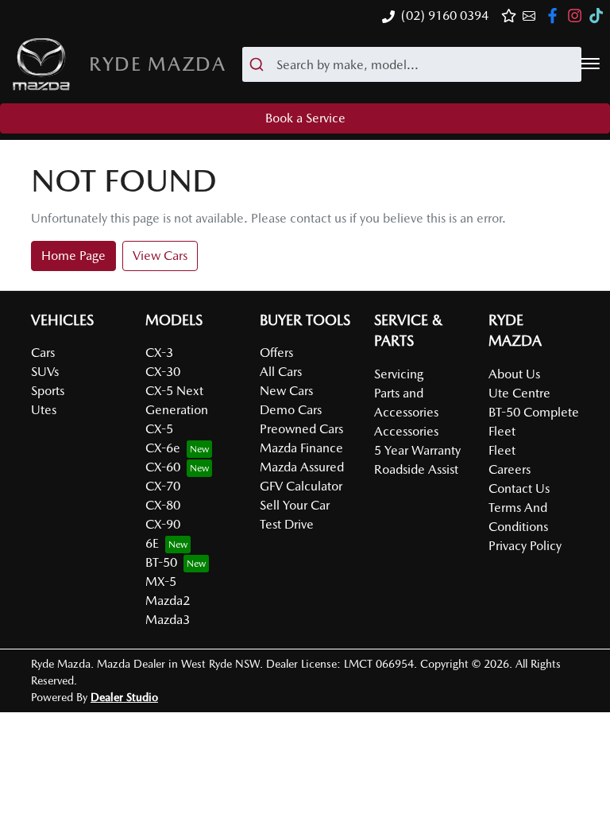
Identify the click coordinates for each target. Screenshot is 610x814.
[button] (590, 63)
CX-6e (162, 447)
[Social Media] (599, 15)
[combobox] (411, 64)
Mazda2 (167, 600)
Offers (276, 352)
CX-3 (159, 352)
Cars (43, 352)
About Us (514, 374)
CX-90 (162, 524)
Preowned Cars (301, 428)
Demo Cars (291, 409)
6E (152, 543)
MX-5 (160, 581)
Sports (47, 390)
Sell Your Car (295, 505)
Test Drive (287, 524)
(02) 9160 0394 (444, 15)
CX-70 (162, 486)
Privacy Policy (525, 545)
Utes (43, 409)
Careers (509, 469)
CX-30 (162, 371)
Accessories (406, 431)
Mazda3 (167, 619)
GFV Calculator (301, 486)
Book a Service (305, 118)
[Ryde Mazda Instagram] (578, 15)
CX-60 (162, 467)
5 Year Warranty (417, 450)
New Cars (286, 390)
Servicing (398, 374)
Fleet (501, 450)
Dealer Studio (124, 697)
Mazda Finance (301, 447)
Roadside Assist (416, 469)
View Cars (160, 255)
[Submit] (259, 64)
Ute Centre (519, 393)
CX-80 (162, 505)
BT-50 (161, 562)
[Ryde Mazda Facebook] (555, 15)
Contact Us (519, 488)
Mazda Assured (302, 467)
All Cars (281, 371)
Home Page (73, 255)
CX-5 (159, 428)
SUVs (45, 371)
